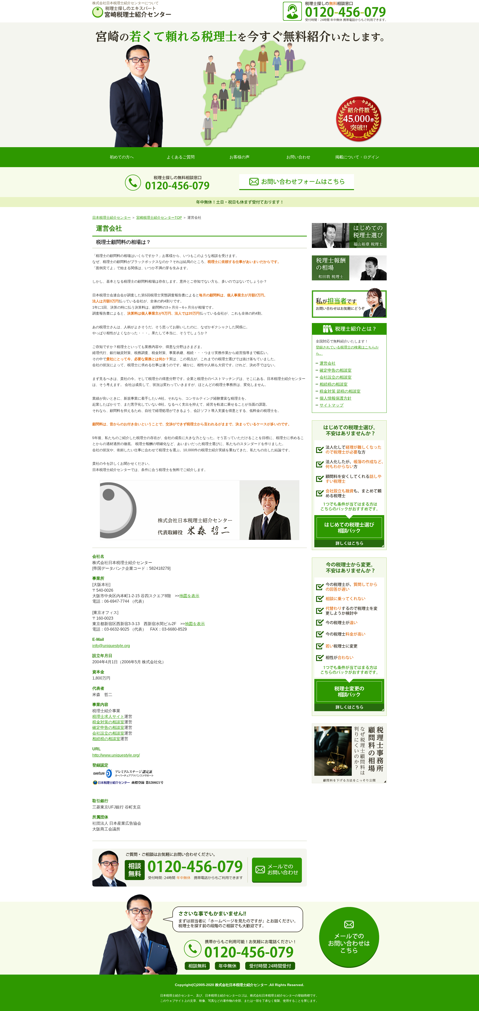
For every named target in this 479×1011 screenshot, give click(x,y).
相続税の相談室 (106, 739)
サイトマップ (332, 405)
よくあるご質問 (181, 157)
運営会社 (328, 363)
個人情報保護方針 (336, 398)
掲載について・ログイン (357, 157)
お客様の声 (239, 157)
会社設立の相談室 (108, 733)
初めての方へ (122, 157)
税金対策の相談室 (108, 722)
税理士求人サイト (108, 716)
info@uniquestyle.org (111, 646)
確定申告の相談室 (108, 727)
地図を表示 (189, 596)
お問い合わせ (298, 157)
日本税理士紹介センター (111, 218)
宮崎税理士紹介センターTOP (159, 218)
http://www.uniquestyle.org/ (116, 755)
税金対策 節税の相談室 (340, 391)
